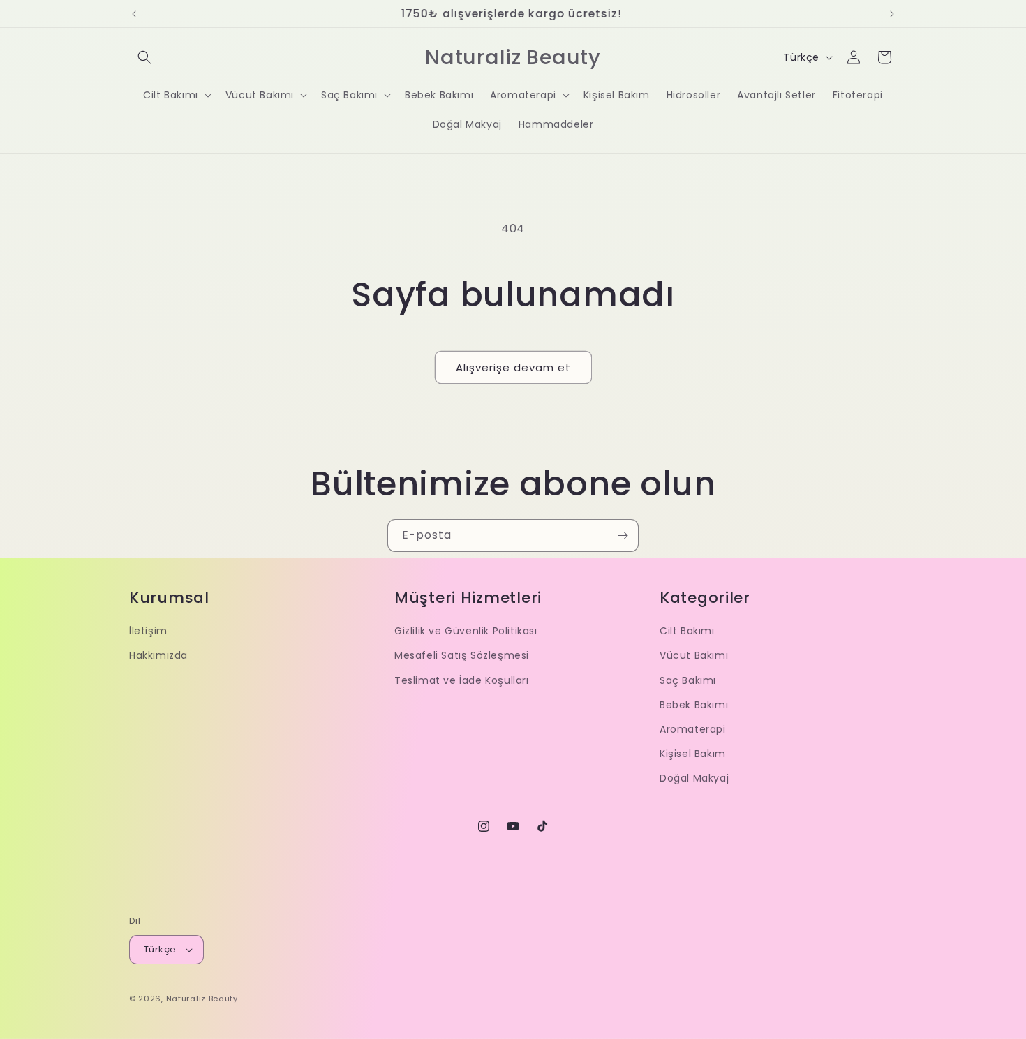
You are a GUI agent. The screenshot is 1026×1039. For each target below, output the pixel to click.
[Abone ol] (622, 535)
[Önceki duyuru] (134, 14)
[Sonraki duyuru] (892, 14)
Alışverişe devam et (513, 367)
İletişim (148, 631)
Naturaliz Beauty (202, 998)
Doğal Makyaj (694, 778)
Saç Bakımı (688, 680)
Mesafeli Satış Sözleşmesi (461, 655)
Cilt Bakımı (687, 631)
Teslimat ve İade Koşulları (461, 680)
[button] (144, 57)
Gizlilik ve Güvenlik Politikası (465, 631)
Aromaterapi (693, 729)
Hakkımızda (158, 655)
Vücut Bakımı (694, 655)
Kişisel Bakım (693, 754)
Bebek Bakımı (694, 705)
